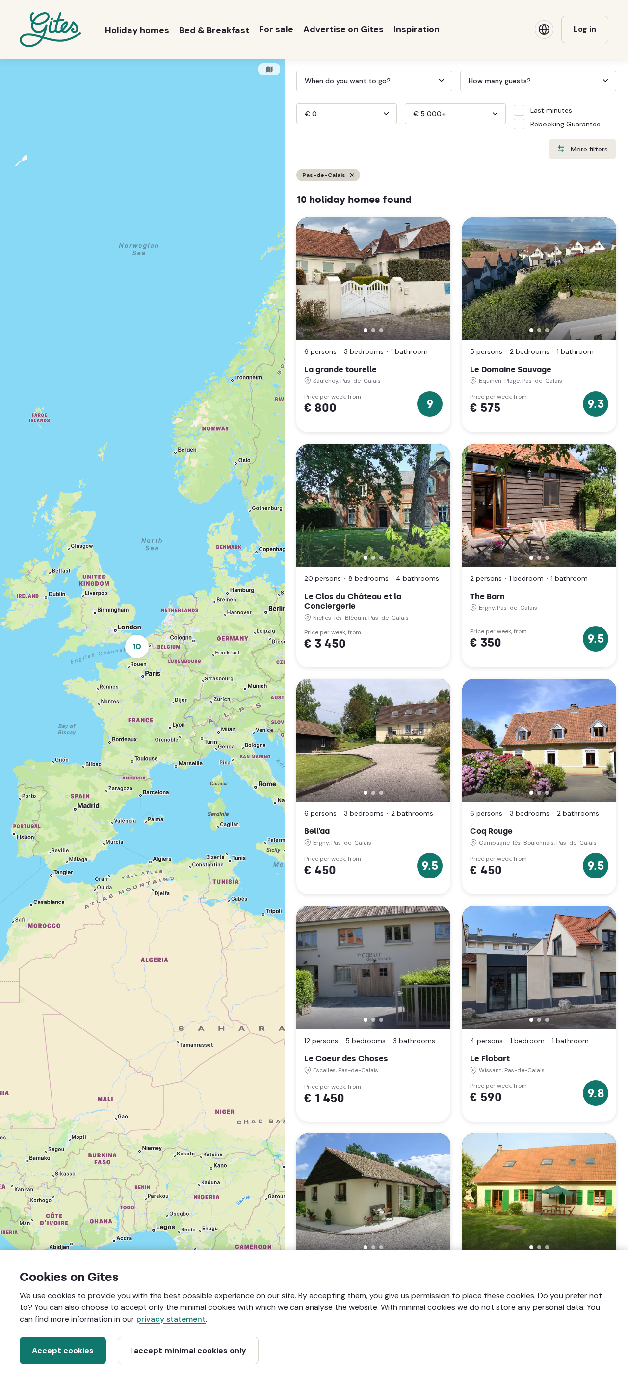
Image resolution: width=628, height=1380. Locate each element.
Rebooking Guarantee (565, 124)
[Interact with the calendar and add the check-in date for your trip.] (301, 81)
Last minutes (551, 110)
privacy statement (171, 1319)
